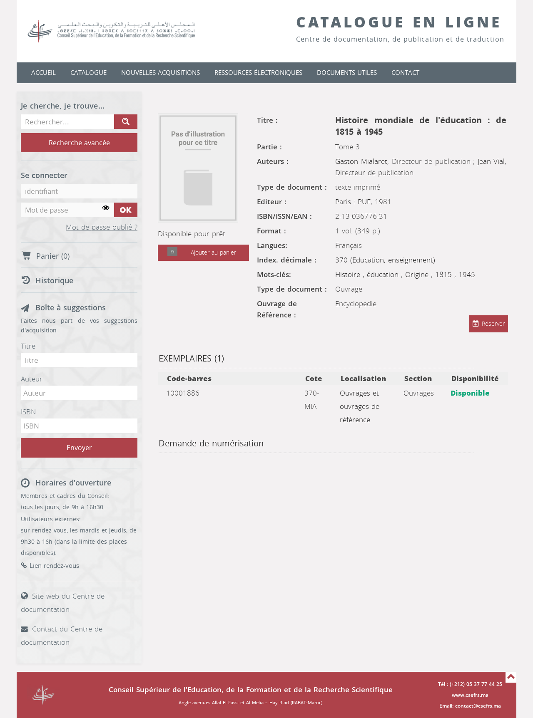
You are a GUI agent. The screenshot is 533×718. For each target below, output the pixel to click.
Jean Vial (491, 161)
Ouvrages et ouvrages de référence (359, 406)
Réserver (493, 323)
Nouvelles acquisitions (160, 73)
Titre (28, 346)
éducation (384, 274)
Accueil (43, 73)
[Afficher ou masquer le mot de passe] (106, 208)
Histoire (349, 274)
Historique (54, 281)
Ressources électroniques (258, 73)
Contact (405, 73)
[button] (172, 252)
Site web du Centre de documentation (63, 602)
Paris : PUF (353, 201)
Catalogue (88, 73)
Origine (418, 274)
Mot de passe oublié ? (101, 227)
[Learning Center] (119, 31)
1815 (444, 274)
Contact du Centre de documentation (61, 635)
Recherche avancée (79, 142)
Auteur (31, 379)
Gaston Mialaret (361, 161)
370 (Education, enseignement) (385, 260)
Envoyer (79, 447)
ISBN (28, 411)
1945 (466, 274)
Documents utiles (347, 73)
